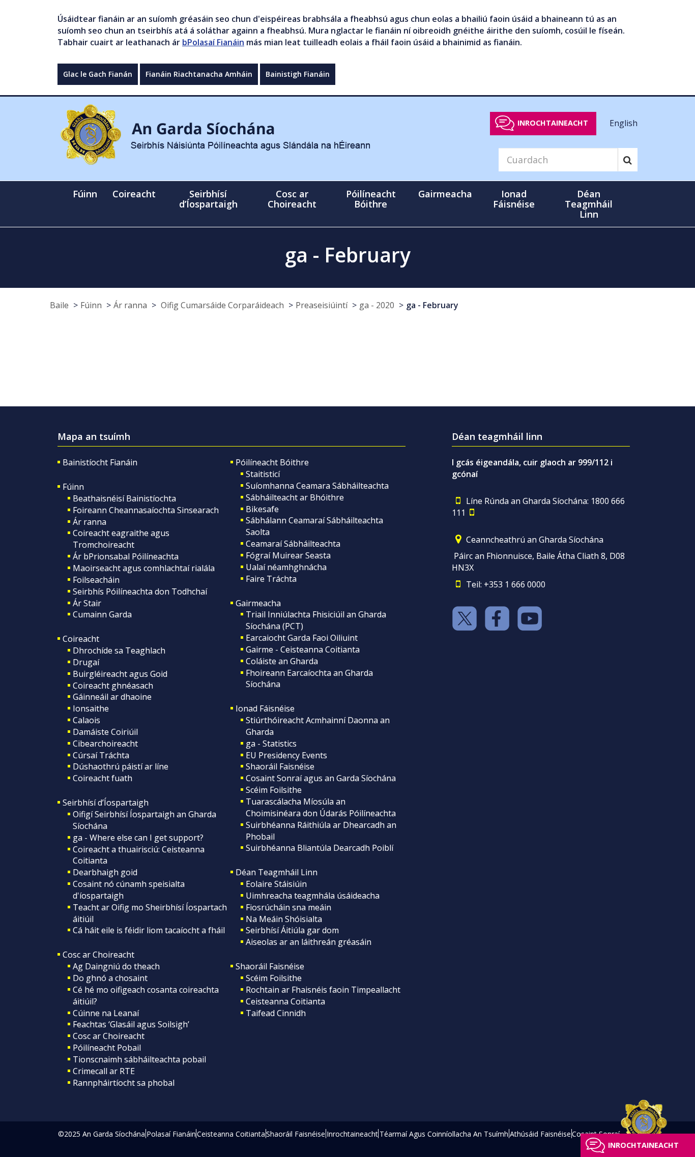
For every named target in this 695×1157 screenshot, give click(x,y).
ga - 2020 (376, 305)
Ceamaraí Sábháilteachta (293, 543)
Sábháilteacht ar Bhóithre (295, 497)
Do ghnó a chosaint (110, 978)
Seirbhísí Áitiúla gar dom (292, 930)
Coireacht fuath (102, 778)
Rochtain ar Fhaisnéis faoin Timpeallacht (323, 989)
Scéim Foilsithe (274, 789)
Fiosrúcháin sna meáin (288, 907)
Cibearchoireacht (105, 743)
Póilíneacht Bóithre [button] (371, 199)
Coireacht (81, 638)
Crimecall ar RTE (104, 1071)
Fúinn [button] (85, 194)
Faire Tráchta (271, 578)
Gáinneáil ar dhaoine (112, 696)
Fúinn (91, 305)
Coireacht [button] (134, 194)
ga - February (432, 305)
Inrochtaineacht (552, 123)
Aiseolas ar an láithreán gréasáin (308, 941)
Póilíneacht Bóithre (272, 462)
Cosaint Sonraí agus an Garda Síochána (321, 778)
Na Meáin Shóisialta (284, 919)
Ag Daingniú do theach (116, 966)
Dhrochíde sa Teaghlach (119, 650)
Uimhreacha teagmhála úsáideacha (313, 895)
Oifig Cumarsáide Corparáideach (221, 305)
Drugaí (86, 662)
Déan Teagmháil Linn (276, 872)
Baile (59, 305)
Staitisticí (263, 474)
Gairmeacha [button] (445, 194)
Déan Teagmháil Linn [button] (589, 204)
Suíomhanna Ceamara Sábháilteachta (317, 485)
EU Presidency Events (286, 755)
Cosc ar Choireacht (98, 954)
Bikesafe (262, 509)
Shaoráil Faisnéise (280, 766)
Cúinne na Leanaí (106, 1013)
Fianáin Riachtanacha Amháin (199, 74)
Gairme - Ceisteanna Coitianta (303, 649)
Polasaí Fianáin (171, 1134)
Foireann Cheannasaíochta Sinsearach (146, 510)
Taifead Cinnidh (276, 1013)
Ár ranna (130, 305)
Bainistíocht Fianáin (100, 462)
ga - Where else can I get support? (138, 837)
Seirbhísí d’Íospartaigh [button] (208, 199)
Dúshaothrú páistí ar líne (120, 766)
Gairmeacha (258, 603)
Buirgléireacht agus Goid (120, 673)
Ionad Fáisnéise (265, 708)
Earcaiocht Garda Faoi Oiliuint (302, 637)
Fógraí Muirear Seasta (288, 555)
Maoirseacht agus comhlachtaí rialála (144, 568)
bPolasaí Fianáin (213, 42)
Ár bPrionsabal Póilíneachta (126, 556)
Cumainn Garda (102, 614)
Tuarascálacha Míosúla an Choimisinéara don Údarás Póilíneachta (321, 807)
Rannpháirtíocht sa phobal (124, 1082)
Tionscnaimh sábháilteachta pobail (139, 1059)
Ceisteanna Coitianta (285, 1001)
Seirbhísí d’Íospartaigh (106, 802)
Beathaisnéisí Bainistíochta (124, 498)
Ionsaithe (91, 708)
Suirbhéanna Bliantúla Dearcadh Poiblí (319, 847)
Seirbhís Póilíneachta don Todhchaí (140, 591)
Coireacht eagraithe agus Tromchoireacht (121, 538)
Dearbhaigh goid (105, 872)
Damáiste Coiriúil (105, 731)
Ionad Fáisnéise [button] (514, 199)
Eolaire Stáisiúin (276, 883)
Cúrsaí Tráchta (101, 755)
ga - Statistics (271, 743)
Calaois (86, 720)
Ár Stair (87, 603)
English (624, 122)
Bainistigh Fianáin (298, 74)
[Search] (628, 159)
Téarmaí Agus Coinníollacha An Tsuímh (444, 1134)
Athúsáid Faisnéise (540, 1134)
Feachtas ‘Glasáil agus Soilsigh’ (131, 1024)
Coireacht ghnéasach (113, 685)
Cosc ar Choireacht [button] (292, 199)
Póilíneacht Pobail (107, 1047)
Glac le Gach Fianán (97, 74)
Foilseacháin (96, 579)
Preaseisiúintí (321, 305)
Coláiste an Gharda (282, 661)
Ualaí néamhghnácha (286, 567)
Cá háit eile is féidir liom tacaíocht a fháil (149, 930)
